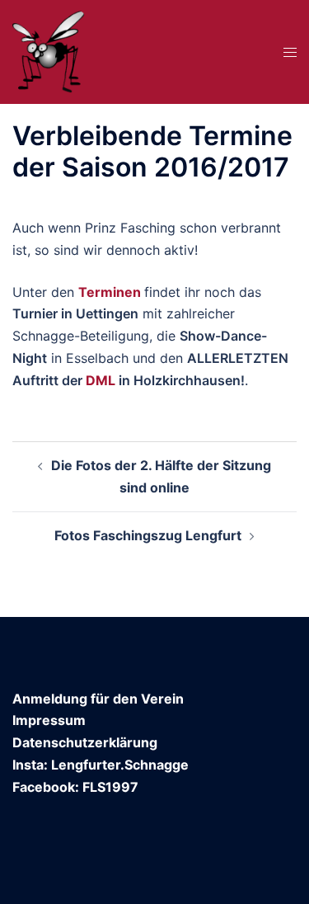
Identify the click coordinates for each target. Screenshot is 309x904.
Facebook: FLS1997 (75, 787)
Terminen (109, 292)
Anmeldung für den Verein (98, 698)
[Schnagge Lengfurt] (48, 50)
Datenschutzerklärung (84, 742)
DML (100, 380)
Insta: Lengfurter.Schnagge (100, 764)
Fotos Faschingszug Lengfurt (147, 535)
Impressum (49, 720)
